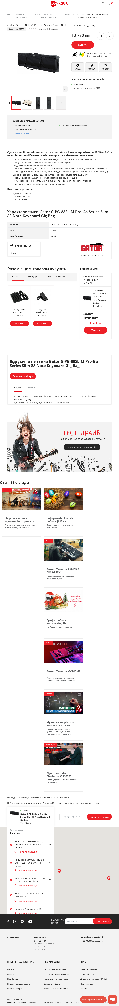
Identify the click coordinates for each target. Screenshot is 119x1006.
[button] (103, 3)
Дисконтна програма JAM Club (93, 979)
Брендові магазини (88, 969)
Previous (9, 103)
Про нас (10, 969)
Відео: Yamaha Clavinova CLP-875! (59, 775)
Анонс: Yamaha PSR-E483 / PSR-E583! (63, 571)
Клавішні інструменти (21, 16)
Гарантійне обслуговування (56, 974)
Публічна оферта (14, 988)
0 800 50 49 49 (40, 941)
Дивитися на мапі (21, 134)
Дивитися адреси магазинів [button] (82, 447)
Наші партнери (87, 984)
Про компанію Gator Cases (93, 255)
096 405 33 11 (39, 946)
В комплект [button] (19, 323)
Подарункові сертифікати (18, 984)
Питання (31, 387)
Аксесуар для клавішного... (19, 311)
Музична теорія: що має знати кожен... (60, 724)
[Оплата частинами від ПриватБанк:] (82, 54)
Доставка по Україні (52, 984)
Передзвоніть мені (99, 816)
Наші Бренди (13, 979)
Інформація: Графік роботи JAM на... (60, 520)
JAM (9, 14)
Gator (67, 14)
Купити (83, 44)
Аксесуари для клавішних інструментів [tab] (46, 276)
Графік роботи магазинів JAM (57, 622)
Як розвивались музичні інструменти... (21, 520)
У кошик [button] (95, 330)
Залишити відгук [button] (23, 376)
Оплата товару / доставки (55, 969)
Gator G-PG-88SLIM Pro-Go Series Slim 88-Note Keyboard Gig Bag (99, 296)
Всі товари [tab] (18, 276)
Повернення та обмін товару (56, 979)
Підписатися (102, 921)
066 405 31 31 (39, 949)
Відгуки (18, 387)
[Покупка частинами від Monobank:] (74, 54)
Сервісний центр (87, 974)
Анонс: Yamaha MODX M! (63, 671)
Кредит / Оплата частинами (56, 988)
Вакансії (83, 988)
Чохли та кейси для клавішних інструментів (45, 16)
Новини (10, 974)
